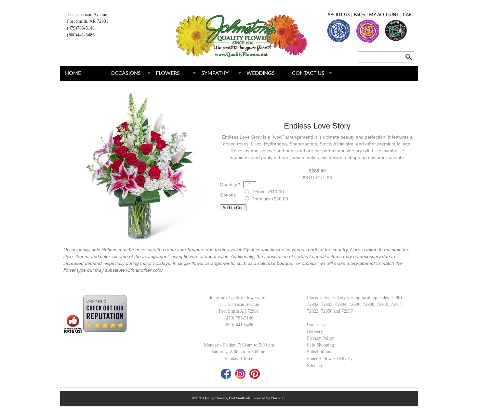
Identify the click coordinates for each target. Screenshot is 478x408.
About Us (338, 15)
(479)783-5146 (81, 28)
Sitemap (314, 365)
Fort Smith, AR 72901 (87, 21)
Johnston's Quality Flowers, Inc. (239, 297)
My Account (384, 15)
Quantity (228, 184)
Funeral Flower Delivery (329, 358)
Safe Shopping (320, 345)
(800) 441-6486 (238, 324)
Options (228, 194)
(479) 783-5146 (238, 318)
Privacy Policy (320, 338)
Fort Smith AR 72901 (239, 311)
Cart (408, 15)
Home (73, 73)
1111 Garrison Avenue (87, 14)
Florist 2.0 (278, 398)
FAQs (359, 15)
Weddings (260, 73)
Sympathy (215, 73)
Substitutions (319, 351)
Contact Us (308, 73)
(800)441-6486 (81, 35)
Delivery (315, 331)
